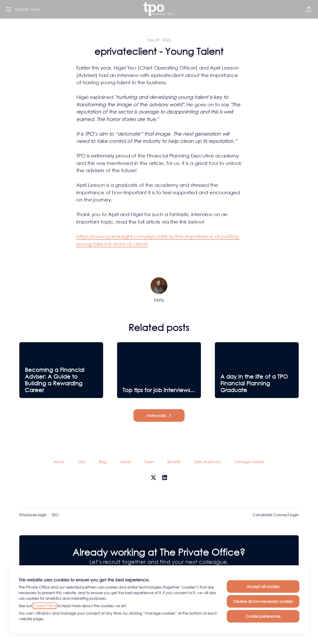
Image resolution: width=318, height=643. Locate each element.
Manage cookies (249, 461)
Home (59, 461)
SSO (55, 514)
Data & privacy (207, 461)
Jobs (82, 461)
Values (125, 461)
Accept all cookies (263, 586)
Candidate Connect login (276, 514)
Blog (102, 461)
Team (149, 461)
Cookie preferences (263, 616)
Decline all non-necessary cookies (263, 601)
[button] (308, 9)
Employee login (33, 514)
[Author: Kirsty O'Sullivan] (159, 285)
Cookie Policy (45, 605)
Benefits (174, 461)
